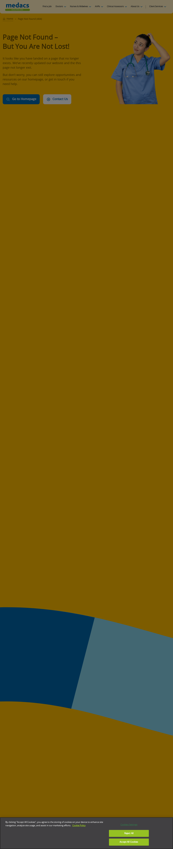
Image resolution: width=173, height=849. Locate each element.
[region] (86, 833)
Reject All (128, 833)
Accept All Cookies (129, 842)
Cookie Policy (79, 826)
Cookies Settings (128, 825)
